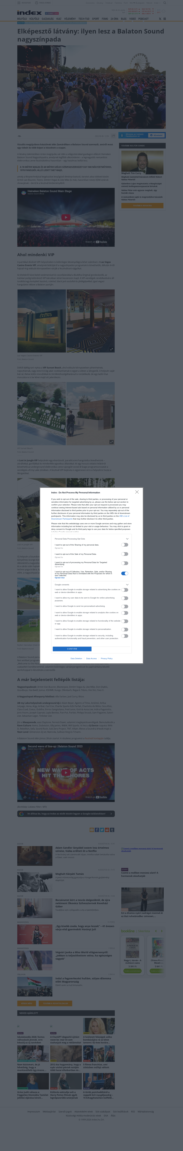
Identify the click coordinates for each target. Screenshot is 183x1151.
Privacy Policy (107, 658)
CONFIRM (72, 649)
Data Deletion (76, 658)
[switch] (124, 545)
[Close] (137, 492)
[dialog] (91, 576)
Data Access (91, 658)
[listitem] (91, 538)
